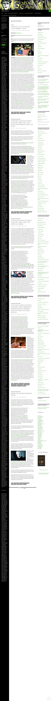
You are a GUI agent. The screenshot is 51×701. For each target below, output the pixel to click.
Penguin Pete (40, 101)
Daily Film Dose (40, 236)
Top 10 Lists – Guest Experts (42, 70)
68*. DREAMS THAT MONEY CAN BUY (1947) (43, 99)
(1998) (3, 153)
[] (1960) (4, 240)
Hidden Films (40, 254)
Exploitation (22, 211)
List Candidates (40, 58)
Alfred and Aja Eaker (41, 423)
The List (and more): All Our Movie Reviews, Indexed (8, 15)
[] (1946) (4, 94)
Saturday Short (40, 65)
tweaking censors (30, 70)
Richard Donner (14, 297)
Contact (6, 13)
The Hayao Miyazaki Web (41, 317)
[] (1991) (4, 439)
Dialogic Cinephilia (41, 347)
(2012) (3, 174)
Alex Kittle (39, 430)
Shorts (39, 67)
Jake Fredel (39, 425)
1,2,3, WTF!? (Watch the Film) (42, 133)
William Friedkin (29, 359)
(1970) (5, 184)
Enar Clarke (39, 419)
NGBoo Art (39, 176)
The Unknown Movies (41, 196)
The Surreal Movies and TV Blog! (43, 194)
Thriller (25, 484)
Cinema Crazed (40, 229)
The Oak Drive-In (40, 191)
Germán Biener (40, 417)
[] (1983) (3, 114)
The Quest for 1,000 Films (42, 286)
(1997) (6, 227)
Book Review (40, 41)
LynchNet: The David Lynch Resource (43, 309)
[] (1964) (4, 289)
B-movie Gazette (40, 138)
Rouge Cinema (40, 275)
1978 (12, 211)
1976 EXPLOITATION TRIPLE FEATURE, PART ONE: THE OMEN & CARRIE (21, 222)
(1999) (3, 446)
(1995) (4, 266)
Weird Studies (40, 385)
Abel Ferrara (19, 191)
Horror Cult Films (40, 156)
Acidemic (39, 136)
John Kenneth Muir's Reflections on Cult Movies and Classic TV (43, 262)
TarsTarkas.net (40, 183)
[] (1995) (4, 132)
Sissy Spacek (19, 297)
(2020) (3, 531)
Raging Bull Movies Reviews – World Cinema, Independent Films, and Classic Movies (43, 273)
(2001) (4, 78)
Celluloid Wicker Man (41, 343)
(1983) (4, 318)
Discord (39, 116)
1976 (12, 296)
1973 (12, 383)
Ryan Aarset (39, 415)
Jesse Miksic (39, 435)
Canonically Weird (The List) (42, 43)
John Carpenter (29, 155)
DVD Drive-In (40, 147)
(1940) (3, 200)
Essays (39, 50)
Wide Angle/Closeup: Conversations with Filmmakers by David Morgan (43, 390)
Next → (24, 488)
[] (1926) (4, 343)
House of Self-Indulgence (41, 158)
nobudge (39, 363)
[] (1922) (3, 229)
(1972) (4, 169)
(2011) (4, 268)
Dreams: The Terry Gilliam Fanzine (43, 302)
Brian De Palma (18, 32)
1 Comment (25, 314)
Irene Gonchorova (40, 427)
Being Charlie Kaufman (41, 298)
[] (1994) (4, 127)
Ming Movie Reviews (41, 264)
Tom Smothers (23, 57)
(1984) (4, 140)
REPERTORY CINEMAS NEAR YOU (29, 13)
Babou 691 (39, 338)
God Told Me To (18, 246)
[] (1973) (3, 202)
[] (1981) (4, 566)
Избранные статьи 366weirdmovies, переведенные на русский (43, 408)
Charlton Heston (14, 288)
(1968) (3, 87)
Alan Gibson (16, 383)
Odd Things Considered (41, 367)
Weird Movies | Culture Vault (42, 211)
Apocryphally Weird (41, 39)
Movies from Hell (40, 174)
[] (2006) (3, 538)
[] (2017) (4, 402)
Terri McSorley (40, 433)
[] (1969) (4, 137)
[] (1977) (4, 245)
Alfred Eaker (32, 84)
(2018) (3, 305)
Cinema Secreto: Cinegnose (42, 400)
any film (28, 89)
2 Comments (24, 128)
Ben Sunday (39, 443)
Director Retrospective (41, 48)
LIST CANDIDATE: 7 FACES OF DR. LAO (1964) (43, 80)
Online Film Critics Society (42, 370)
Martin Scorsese (17, 436)
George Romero (28, 146)
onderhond (39, 177)
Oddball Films (40, 368)
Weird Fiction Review (41, 384)
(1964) (3, 280)
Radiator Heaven (40, 270)
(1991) (3, 88)
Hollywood (28, 112)
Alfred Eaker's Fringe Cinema (15, 119)
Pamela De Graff (40, 420)
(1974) (3, 396)
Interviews (39, 53)
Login (2, 32)
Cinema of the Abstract (41, 140)
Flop (24, 112)
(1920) (4, 122)
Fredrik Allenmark (40, 416)
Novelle (39, 365)
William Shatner (28, 168)
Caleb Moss (39, 436)
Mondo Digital (40, 170)
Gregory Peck (22, 203)
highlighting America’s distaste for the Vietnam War (19, 71)
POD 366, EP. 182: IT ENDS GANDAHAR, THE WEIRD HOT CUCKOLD (42, 107)
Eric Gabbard (40, 426)
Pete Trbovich (40, 444)
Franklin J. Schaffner (28, 211)
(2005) (4, 217)
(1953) (4, 61)
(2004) (4, 190)
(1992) (3, 83)
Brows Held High (40, 225)
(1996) (4, 353)
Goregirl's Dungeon (41, 252)
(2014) (4, 261)
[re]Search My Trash (41, 131)
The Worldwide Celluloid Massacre (43, 201)
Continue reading (29, 108)
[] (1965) (4, 197)
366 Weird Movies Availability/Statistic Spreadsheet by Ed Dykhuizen (43, 330)
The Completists (40, 377)
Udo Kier (15, 326)
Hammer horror (20, 384)
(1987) (5, 577)
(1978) (4, 251)
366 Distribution (40, 32)
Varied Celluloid (40, 206)
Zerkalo (3, 541)
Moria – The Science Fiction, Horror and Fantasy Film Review (43, 266)
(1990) (4, 373)
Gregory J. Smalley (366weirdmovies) (43, 86)
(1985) (3, 68)
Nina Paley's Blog (40, 311)
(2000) (3, 303)
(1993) (4, 134)
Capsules (39, 44)
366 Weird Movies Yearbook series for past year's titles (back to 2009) (43, 473)
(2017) (6, 319)
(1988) (5, 70)
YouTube (39, 124)
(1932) (3, 214)
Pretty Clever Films (41, 268)
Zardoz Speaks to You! (41, 392)
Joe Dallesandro (21, 326)
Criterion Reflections (41, 234)
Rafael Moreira (40, 434)
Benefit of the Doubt (41, 342)
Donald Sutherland (17, 185)
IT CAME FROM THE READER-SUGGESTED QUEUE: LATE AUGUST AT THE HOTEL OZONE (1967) (43, 88)
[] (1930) (4, 110)
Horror (27, 296)
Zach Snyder (20, 152)
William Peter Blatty (18, 359)
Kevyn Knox (39, 432)
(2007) (4, 322)
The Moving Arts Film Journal (42, 284)
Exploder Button (40, 152)
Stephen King (25, 297)
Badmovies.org (40, 220)
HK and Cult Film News (41, 154)
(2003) (4, 145)
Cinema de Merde (40, 231)
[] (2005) (4, 339)
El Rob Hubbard (40, 428)
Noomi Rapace (20, 462)
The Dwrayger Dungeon (41, 186)
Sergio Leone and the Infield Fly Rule (43, 277)
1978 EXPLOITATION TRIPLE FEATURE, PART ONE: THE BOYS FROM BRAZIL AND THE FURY (22, 123)
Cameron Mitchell (19, 178)
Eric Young (39, 448)
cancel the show (30, 62)
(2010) (4, 101)
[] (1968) (4, 160)
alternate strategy (19, 102)
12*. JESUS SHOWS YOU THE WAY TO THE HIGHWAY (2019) (43, 102)
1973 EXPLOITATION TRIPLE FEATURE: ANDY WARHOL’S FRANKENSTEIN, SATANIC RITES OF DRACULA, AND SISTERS (21, 308)
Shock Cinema (40, 181)
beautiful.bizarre (40, 340)
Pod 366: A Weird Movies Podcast (43, 61)
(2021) (5, 571)
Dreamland (39, 300)
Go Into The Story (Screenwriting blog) (43, 358)
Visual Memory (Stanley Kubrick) (43, 319)
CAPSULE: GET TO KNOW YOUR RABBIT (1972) (20, 27)
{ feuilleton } (39, 327)
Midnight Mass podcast (41, 163)
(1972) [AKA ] (4, 371)
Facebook (39, 119)
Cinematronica (40, 232)
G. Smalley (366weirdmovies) (42, 440)
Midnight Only (40, 165)
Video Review (40, 72)
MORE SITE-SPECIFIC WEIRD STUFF (12, 13)
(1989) (4, 143)
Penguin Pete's (40, 372)
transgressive (20, 58)
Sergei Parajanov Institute (42, 315)
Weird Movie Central (41, 208)
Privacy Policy (21, 13)
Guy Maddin (39, 305)
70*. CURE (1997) (45, 84)
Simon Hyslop (40, 429)
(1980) (4, 133)
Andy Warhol (21, 383)
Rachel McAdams (14, 462)
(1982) (4, 213)
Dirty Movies (40, 238)
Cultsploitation (40, 145)
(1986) (5, 223)
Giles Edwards (40, 424)
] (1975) (5, 541)
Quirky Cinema (40, 179)
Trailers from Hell (40, 382)
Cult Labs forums (40, 142)
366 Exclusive (40, 34)
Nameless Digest (40, 361)
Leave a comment (27, 30)
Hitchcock (12, 106)
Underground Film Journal (42, 202)
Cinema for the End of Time (42, 345)
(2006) (6, 344)
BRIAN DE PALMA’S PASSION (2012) (21, 394)
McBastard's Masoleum (41, 161)
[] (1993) (4, 361)
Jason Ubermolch (40, 445)
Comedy (21, 112)
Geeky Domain (40, 356)
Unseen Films (40, 204)
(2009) (3, 259)
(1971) (4, 63)
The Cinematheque (41, 279)
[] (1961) (4, 284)
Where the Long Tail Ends (41, 291)
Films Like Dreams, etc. (41, 250)
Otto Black (39, 418)
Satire (18, 113)
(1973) (3, 77)
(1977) (4, 158)
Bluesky (39, 114)
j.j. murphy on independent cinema (43, 259)
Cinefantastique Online (41, 227)
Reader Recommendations (42, 63)
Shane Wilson (20, 30)
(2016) (4, 419)
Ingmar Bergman (40, 307)
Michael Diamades (40, 421)
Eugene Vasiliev (40, 446)
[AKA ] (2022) (3, 494)
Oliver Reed (31, 296)
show (26, 58)
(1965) (4, 352)
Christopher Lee (14, 384)
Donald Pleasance (18, 167)
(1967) (4, 273)
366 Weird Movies (5, 10)
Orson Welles (14, 113)
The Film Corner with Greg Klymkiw (43, 281)
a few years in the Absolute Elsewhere (43, 333)
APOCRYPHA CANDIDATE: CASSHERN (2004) (43, 91)
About (2, 13)
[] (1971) (4, 462)
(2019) (4, 534)
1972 (12, 112)
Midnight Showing (40, 167)
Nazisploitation (15, 198)
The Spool (39, 290)
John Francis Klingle (41, 431)
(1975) (3, 294)
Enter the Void (40, 149)
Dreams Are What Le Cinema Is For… (43, 241)
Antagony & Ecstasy (41, 218)
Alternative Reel (40, 336)
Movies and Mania (40, 172)
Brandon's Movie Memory (42, 222)
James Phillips (40, 437)
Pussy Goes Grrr (40, 374)
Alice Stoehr (39, 442)
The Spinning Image (41, 288)
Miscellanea (39, 60)
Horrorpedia (40, 256)
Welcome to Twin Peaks (41, 387)
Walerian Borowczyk (25, 142)
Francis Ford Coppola (23, 435)
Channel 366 (40, 46)
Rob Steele (39, 441)
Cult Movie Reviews (41, 143)
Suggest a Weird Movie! (38, 13)
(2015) (4, 103)
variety (24, 58)
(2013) (3, 180)
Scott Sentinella (40, 439)
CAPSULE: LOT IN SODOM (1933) (44, 94)
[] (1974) (4, 509)
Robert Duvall (20, 187)
